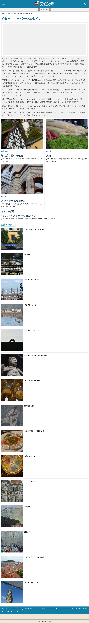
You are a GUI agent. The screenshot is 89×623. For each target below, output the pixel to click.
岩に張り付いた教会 (12, 155)
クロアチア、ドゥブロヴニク (34, 557)
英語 (39, 9)
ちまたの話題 (7, 211)
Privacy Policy (6, 612)
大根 (48, 155)
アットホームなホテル (13, 200)
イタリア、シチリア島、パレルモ (35, 355)
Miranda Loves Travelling (9, 609)
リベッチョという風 (31, 582)
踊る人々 (27, 532)
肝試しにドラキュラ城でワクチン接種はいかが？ (19, 216)
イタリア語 (42, 9)
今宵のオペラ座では (31, 456)
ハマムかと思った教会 (32, 380)
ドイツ (8, 14)
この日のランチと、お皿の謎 (34, 229)
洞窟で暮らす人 (29, 406)
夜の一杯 (27, 254)
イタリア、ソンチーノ (32, 330)
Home (3, 14)
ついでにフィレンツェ (32, 481)
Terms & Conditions (17, 612)
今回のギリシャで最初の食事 (34, 431)
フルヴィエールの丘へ (32, 280)
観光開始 (27, 507)
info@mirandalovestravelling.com (51, 609)
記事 (5, 151)
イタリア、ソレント (31, 305)
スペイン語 (50, 9)
